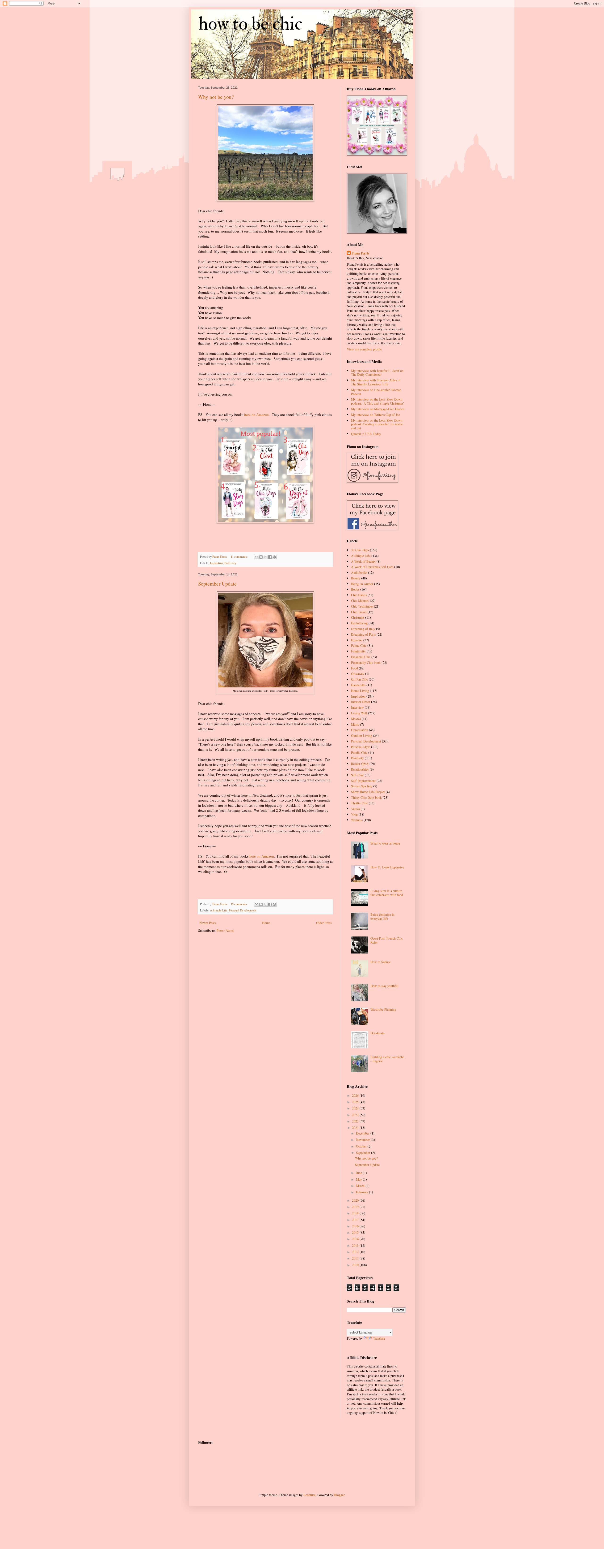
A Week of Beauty (363, 561)
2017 (356, 1219)
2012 (356, 1252)
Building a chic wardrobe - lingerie (387, 1059)
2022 (356, 1121)
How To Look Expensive (387, 867)
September (363, 1152)
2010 (356, 1265)
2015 (356, 1232)
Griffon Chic (359, 679)
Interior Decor (360, 701)
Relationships (360, 769)
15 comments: (239, 904)
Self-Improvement (363, 780)
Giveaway (357, 673)
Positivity (230, 563)
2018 (356, 1213)
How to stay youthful (384, 986)
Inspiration (216, 563)
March (360, 1185)
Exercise (356, 640)
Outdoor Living (361, 735)
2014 (356, 1239)
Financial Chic (360, 657)
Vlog (354, 814)
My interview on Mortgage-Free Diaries (377, 409)
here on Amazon (256, 414)
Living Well (359, 713)
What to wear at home (385, 843)
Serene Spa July (361, 786)
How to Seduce (380, 962)
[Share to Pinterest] (274, 557)
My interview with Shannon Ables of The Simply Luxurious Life (376, 382)
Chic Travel (359, 612)
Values (355, 809)
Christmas (357, 617)
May (359, 1179)
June (359, 1172)
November (363, 1139)
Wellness (357, 820)
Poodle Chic (359, 752)
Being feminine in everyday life (382, 916)
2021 (356, 1127)
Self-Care (357, 775)
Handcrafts (358, 685)
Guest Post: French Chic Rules (386, 940)
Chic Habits (359, 595)
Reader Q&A (360, 763)
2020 (356, 1200)
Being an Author (362, 584)
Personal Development (242, 910)
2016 (356, 1226)
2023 (356, 1115)
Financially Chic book (366, 662)
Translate (379, 1338)
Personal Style (360, 747)
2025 (356, 1102)
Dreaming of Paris (363, 634)
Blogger (339, 1495)
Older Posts (323, 922)
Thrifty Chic (359, 803)
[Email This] (256, 557)
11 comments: (239, 557)
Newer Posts (207, 922)
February (362, 1192)
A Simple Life (218, 910)
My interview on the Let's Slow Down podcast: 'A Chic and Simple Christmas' (377, 401)
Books (355, 589)
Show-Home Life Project (368, 792)
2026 (356, 1095)
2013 (356, 1245)
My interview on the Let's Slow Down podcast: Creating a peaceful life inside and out (377, 424)
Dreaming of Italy (363, 628)
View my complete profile (364, 349)
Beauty (355, 578)
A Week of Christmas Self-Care (372, 567)
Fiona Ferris (360, 253)
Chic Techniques (362, 606)
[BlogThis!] (261, 557)
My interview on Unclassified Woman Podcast (376, 392)
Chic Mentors (360, 600)
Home (266, 922)
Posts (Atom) (225, 930)
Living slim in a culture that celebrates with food (386, 893)
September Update (217, 583)
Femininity (358, 651)
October (362, 1146)
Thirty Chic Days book (366, 797)
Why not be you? (216, 96)
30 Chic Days (360, 550)
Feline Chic (358, 645)
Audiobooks (359, 572)
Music (355, 724)
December (363, 1133)
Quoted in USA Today (366, 433)
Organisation (359, 730)
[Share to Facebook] (270, 557)
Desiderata (377, 1033)
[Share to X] (265, 557)
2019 (356, 1206)
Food (354, 668)
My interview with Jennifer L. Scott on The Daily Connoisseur (377, 372)
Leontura (309, 1495)
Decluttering (359, 623)
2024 (356, 1108)
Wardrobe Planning (383, 1009)
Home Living (360, 690)
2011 (356, 1258)
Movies (356, 718)
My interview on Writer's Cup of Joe (375, 414)
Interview (357, 707)
